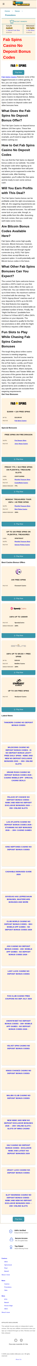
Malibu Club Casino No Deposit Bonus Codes (18, 1096)
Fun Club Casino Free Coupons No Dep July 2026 (18, 997)
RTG (5, 1299)
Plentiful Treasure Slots (22, 479)
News (17, 11)
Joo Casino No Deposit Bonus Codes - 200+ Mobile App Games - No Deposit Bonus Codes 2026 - (18, 950)
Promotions (7, 1287)
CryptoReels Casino (21, 482)
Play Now (18, 72)
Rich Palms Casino (21, 509)
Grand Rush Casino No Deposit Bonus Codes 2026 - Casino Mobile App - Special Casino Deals (18, 776)
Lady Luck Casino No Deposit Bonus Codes (18, 972)
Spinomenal (8, 1265)
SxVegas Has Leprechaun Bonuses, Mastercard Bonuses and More (18, 899)
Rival (5, 1268)
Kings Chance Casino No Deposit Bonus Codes (18, 1072)
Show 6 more (6, 1312)
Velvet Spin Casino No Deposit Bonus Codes (18, 1047)
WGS (6, 1261)
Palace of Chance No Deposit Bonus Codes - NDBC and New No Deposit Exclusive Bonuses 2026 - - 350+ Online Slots (18, 802)
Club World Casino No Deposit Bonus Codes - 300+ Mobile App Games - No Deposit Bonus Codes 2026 (18, 925)
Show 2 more (6, 1275)
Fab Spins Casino (9, 77)
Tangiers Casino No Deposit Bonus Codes (18, 723)
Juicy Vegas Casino (21, 443)
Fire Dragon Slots (20, 440)
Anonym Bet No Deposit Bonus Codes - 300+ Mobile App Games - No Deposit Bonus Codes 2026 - (18, 1025)
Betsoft (6, 1271)
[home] (21, 6)
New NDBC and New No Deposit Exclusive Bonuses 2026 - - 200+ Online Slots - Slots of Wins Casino (18, 1124)
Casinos (4, 1258)
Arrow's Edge (8, 1305)
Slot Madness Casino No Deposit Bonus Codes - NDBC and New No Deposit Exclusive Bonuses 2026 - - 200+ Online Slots (18, 1200)
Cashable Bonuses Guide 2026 (18, 873)
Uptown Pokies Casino (22, 544)
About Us (18, 1359)
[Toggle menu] (4, 4)
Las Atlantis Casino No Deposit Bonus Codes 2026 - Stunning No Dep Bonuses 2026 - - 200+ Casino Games (18, 826)
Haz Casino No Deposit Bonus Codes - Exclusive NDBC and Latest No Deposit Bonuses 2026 (18, 1149)
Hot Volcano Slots (31, 30)
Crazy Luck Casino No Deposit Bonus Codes (18, 1171)
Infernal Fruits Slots (11, 30)
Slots (5, 1290)
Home (7, 11)
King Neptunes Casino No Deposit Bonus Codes (18, 848)
